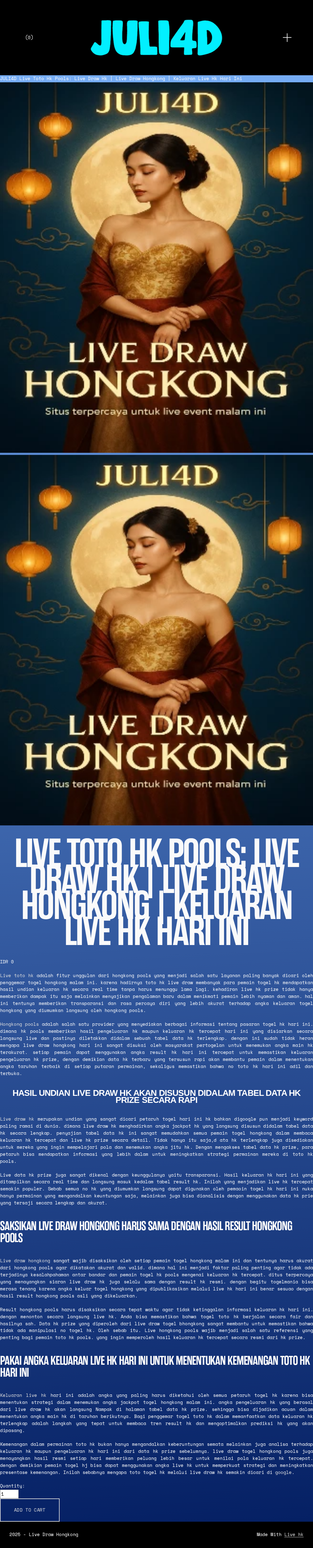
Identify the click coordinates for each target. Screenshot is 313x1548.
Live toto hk (18, 975)
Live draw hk (19, 1118)
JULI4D (8, 78)
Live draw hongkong (26, 1260)
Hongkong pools (21, 1024)
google (283, 1472)
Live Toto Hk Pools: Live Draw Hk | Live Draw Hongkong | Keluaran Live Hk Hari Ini (130, 78)
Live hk (294, 1534)
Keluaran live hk (25, 1395)
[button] (30, 1509)
